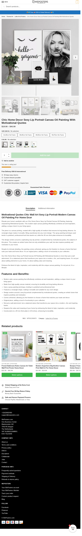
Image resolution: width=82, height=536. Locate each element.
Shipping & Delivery (8, 476)
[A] (5, 144)
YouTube (5, 513)
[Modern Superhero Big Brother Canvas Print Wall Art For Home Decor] (51, 346)
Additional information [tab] (46, 208)
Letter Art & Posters (20, 16)
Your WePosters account (10, 487)
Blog (3, 499)
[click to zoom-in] (40, 57)
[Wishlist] (29, 334)
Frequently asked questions (11, 470)
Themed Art (10, 16)
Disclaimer (5, 454)
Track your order (7, 493)
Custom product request (10, 496)
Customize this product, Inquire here (16, 183)
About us (5, 442)
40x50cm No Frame (42, 135)
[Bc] (19, 144)
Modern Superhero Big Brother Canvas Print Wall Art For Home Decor (50, 367)
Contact (4, 462)
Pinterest (5, 510)
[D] (34, 144)
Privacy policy (6, 448)
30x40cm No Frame (25, 135)
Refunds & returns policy (10, 479)
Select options (17, 375)
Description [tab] (30, 208)
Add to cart (45, 155)
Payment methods (8, 473)
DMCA (4, 451)
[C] (26, 144)
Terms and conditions (9, 445)
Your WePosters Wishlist (10, 490)
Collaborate (6, 456)
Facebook (5, 507)
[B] (12, 144)
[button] (8, 154)
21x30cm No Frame (9, 135)
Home (3, 16)
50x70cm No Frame (58, 135)
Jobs (3, 459)
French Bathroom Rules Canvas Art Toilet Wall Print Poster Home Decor (17, 367)
